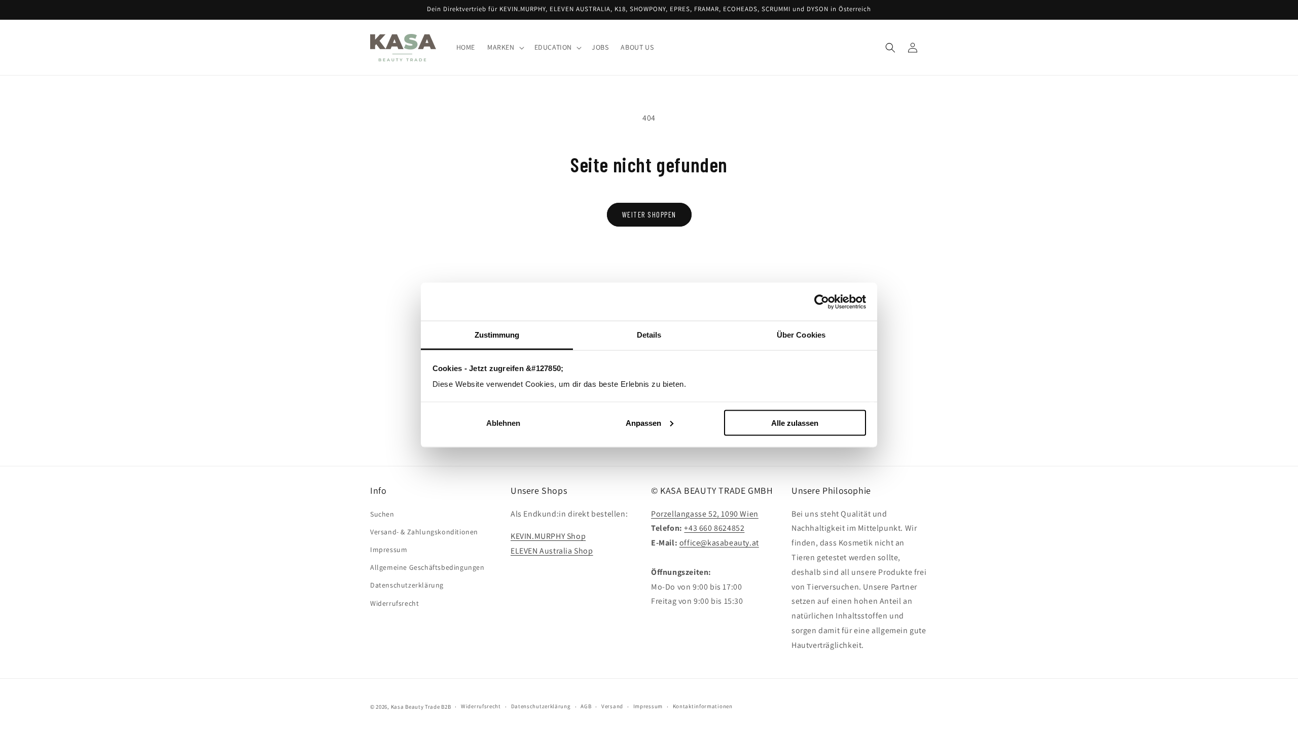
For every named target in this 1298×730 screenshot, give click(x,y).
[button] (504, 47)
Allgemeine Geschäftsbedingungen (427, 567)
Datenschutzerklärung (407, 585)
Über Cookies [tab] (801, 335)
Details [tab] (649, 335)
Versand (612, 706)
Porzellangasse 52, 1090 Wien (705, 513)
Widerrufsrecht (394, 603)
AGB (586, 706)
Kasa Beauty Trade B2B (421, 706)
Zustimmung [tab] (497, 335)
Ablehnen (503, 422)
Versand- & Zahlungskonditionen (424, 531)
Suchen (382, 514)
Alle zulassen (794, 422)
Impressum (388, 549)
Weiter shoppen (649, 214)
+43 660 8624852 (714, 528)
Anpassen (643, 422)
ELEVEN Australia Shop (552, 550)
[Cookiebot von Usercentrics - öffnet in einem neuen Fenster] (821, 301)
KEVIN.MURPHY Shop (548, 536)
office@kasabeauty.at (719, 542)
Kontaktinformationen (703, 706)
